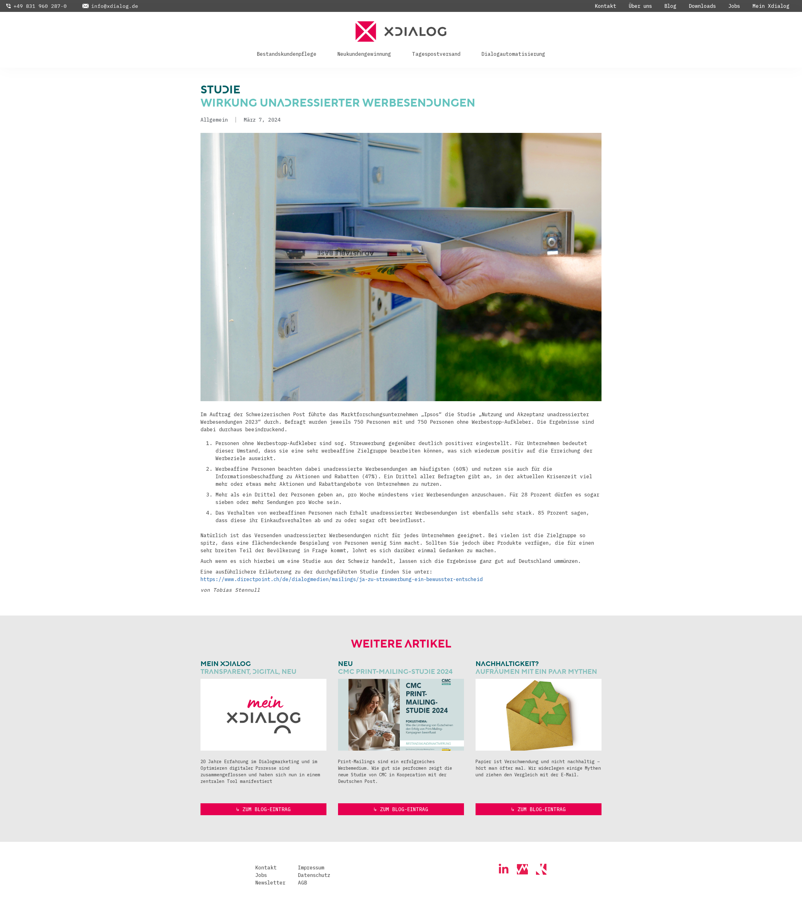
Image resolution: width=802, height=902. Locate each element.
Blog (670, 6)
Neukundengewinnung (364, 54)
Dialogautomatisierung (513, 54)
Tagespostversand (436, 54)
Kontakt (605, 6)
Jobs (734, 6)
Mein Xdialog (771, 6)
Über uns (640, 6)
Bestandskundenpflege (286, 54)
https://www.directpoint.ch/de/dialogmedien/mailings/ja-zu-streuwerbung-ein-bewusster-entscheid (341, 579)
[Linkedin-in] (503, 869)
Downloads (702, 6)
